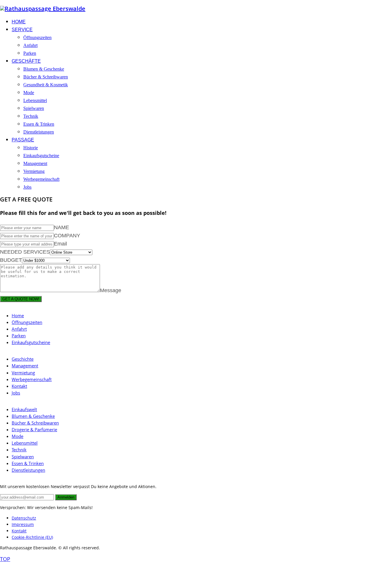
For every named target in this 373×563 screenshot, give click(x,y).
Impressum (23, 524)
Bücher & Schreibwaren (35, 423)
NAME (61, 227)
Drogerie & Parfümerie (34, 429)
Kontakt (19, 386)
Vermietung (23, 373)
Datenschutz (24, 518)
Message (110, 290)
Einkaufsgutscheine (31, 342)
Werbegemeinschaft (32, 379)
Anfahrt (19, 329)
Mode (17, 436)
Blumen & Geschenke (33, 416)
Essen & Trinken (28, 463)
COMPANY (67, 235)
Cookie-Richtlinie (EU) (32, 537)
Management (25, 366)
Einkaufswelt (24, 409)
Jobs (16, 393)
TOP (5, 558)
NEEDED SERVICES (25, 252)
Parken (19, 335)
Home (18, 315)
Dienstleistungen (28, 470)
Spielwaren (23, 456)
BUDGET (11, 260)
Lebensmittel (25, 443)
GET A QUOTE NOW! (20, 299)
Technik (19, 449)
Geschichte (23, 359)
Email (60, 244)
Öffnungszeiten (27, 322)
